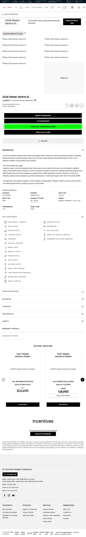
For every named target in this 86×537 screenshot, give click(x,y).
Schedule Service (49, 512)
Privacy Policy (17, 533)
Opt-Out (51, 533)
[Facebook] (4, 495)
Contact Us (11, 474)
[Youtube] (13, 495)
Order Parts (47, 521)
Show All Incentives (43, 434)
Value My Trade (28, 515)
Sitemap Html (35, 533)
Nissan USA (47, 533)
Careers (66, 518)
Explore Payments (43, 115)
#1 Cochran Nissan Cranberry (8, 533)
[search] (84, 7)
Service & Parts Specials (51, 515)
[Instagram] (9, 495)
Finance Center (28, 512)
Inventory (7, 505)
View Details (22, 404)
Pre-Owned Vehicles (9, 512)
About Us (66, 509)
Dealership (68, 505)
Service (46, 505)
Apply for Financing (30, 509)
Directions (66, 515)
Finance (27, 505)
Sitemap (29, 533)
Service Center (48, 509)
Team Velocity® (67, 532)
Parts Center (47, 518)
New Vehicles (7, 509)
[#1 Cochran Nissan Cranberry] (8, 7)
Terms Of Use (23, 533)
